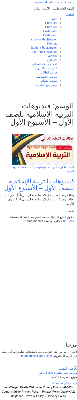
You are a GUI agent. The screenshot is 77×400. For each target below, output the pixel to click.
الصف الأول (67, 167)
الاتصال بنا (51, 60)
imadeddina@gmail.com (36, 356)
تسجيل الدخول (47, 331)
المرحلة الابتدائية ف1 (44, 167)
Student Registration (44, 47)
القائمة (70, 14)
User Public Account (44, 52)
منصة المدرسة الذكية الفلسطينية (54, 2)
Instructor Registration (43, 39)
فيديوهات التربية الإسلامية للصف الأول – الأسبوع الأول (39, 184)
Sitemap (52, 43)
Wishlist (52, 56)
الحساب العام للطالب (44, 64)
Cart (54, 19)
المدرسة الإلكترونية (45, 68)
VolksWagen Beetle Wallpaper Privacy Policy (32, 387)
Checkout (51, 23)
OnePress (67, 221)
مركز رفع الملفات (46, 85)
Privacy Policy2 (35, 396)
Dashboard (50, 31)
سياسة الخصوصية (46, 76)
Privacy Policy (57, 396)
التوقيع (60, 331)
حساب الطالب (48, 72)
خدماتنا (25, 167)
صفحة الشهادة (48, 80)
